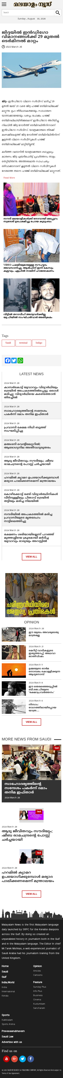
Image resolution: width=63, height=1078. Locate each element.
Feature (37, 982)
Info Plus (37, 991)
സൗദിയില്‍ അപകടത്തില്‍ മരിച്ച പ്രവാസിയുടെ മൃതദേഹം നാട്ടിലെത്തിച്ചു (28, 518)
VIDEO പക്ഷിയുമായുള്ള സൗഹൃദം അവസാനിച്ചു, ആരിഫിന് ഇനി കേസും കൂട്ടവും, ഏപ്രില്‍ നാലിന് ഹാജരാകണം (29, 268)
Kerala (5, 995)
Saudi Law (7, 1036)
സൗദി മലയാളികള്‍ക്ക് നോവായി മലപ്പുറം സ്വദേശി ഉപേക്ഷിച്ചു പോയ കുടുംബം (31, 220)
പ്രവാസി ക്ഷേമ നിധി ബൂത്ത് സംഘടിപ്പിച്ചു (25, 429)
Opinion (37, 966)
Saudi (8, 342)
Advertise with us (12, 1042)
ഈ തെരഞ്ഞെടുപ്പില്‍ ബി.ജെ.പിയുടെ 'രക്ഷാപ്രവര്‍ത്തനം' (43, 689)
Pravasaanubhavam (13, 1031)
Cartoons (37, 975)
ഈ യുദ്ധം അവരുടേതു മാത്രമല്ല (44, 634)
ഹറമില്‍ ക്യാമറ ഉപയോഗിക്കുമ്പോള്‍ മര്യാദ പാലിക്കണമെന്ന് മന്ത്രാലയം (31, 479)
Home (5, 966)
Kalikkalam (7, 1020)
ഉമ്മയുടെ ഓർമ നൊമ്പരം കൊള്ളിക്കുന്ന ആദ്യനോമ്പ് (44, 671)
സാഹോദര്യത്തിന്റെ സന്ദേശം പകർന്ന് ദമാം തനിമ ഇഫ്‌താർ (26, 412)
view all (31, 556)
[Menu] (4, 4)
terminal (23, 342)
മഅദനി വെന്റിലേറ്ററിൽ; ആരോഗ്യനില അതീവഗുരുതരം (27, 446)
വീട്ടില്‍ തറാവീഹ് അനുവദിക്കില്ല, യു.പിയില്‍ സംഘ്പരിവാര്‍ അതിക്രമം (28, 316)
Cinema (37, 999)
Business (38, 995)
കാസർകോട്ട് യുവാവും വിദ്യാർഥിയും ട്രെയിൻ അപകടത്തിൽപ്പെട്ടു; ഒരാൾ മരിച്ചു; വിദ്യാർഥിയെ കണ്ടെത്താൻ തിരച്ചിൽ (31, 393)
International (8, 991)
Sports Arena (8, 1024)
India (4, 987)
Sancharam (39, 1008)
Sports (6, 1015)
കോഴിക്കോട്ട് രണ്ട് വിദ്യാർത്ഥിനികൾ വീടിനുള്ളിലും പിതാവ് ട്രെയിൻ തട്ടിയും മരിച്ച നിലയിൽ (31, 498)
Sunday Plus (39, 987)
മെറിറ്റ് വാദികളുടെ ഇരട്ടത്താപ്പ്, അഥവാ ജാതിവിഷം (42, 653)
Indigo (39, 342)
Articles (37, 971)
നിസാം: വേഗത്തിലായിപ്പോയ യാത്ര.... (42, 707)
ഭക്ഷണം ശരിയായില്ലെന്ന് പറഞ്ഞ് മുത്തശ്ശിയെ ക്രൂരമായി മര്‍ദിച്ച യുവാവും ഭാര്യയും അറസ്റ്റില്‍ (29, 538)
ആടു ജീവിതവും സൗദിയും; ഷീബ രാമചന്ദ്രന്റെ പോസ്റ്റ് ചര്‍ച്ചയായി (28, 462)
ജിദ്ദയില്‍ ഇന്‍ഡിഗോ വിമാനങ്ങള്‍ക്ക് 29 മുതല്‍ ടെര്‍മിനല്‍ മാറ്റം (30, 37)
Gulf (4, 977)
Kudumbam (39, 1004)
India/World (8, 982)
